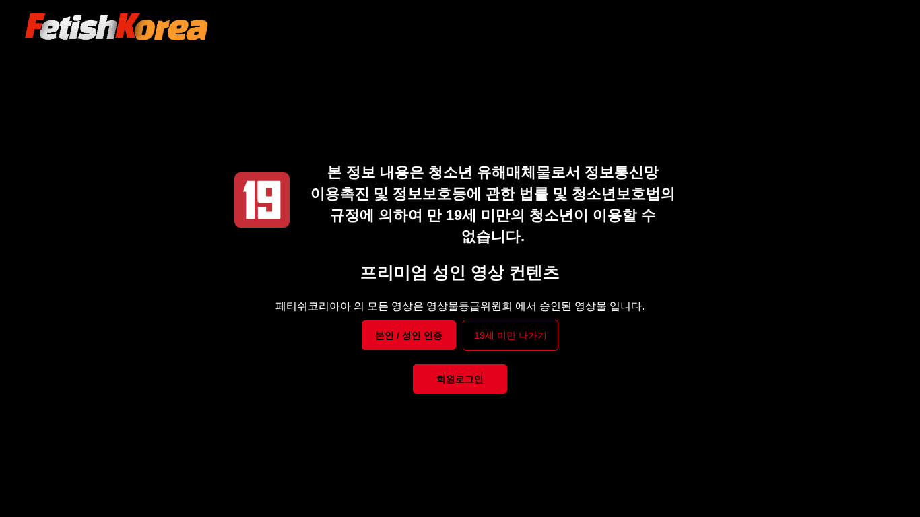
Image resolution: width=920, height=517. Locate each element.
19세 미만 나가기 (510, 335)
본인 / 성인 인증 (408, 335)
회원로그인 (460, 379)
